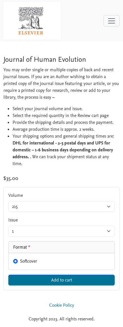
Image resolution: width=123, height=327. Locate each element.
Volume (15, 195)
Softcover (28, 261)
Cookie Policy (61, 305)
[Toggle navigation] (112, 21)
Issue (13, 220)
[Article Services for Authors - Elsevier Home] (32, 20)
